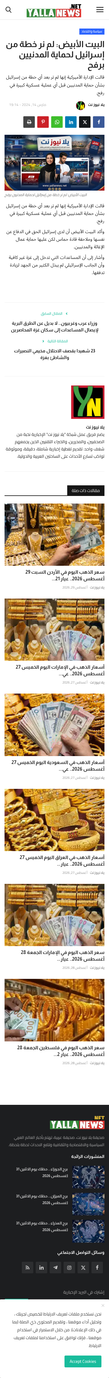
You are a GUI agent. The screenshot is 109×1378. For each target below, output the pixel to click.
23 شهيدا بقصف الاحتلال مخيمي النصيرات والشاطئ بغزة (54, 354)
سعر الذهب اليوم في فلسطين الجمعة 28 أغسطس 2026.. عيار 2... (60, 1051)
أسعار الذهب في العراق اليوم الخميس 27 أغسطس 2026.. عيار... (62, 861)
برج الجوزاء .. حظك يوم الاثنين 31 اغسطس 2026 (42, 1172)
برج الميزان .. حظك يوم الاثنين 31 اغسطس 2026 (42, 1199)
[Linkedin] (41, 1267)
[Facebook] (97, 1267)
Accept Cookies (83, 1361)
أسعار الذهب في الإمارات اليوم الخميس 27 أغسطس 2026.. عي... (60, 670)
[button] (98, 122)
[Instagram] (69, 1267)
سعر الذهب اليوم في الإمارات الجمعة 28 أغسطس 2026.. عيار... (62, 956)
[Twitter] (83, 1267)
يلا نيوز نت (96, 104)
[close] (103, 1305)
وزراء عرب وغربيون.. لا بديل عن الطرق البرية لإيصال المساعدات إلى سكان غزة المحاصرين (54, 326)
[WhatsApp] (57, 122)
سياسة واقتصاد (91, 31)
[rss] (27, 1267)
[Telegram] (55, 1267)
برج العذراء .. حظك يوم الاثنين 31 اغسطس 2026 (42, 1226)
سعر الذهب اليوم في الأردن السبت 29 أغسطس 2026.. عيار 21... (64, 575)
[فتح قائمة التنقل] (100, 9)
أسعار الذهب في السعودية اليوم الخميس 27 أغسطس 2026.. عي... (58, 766)
